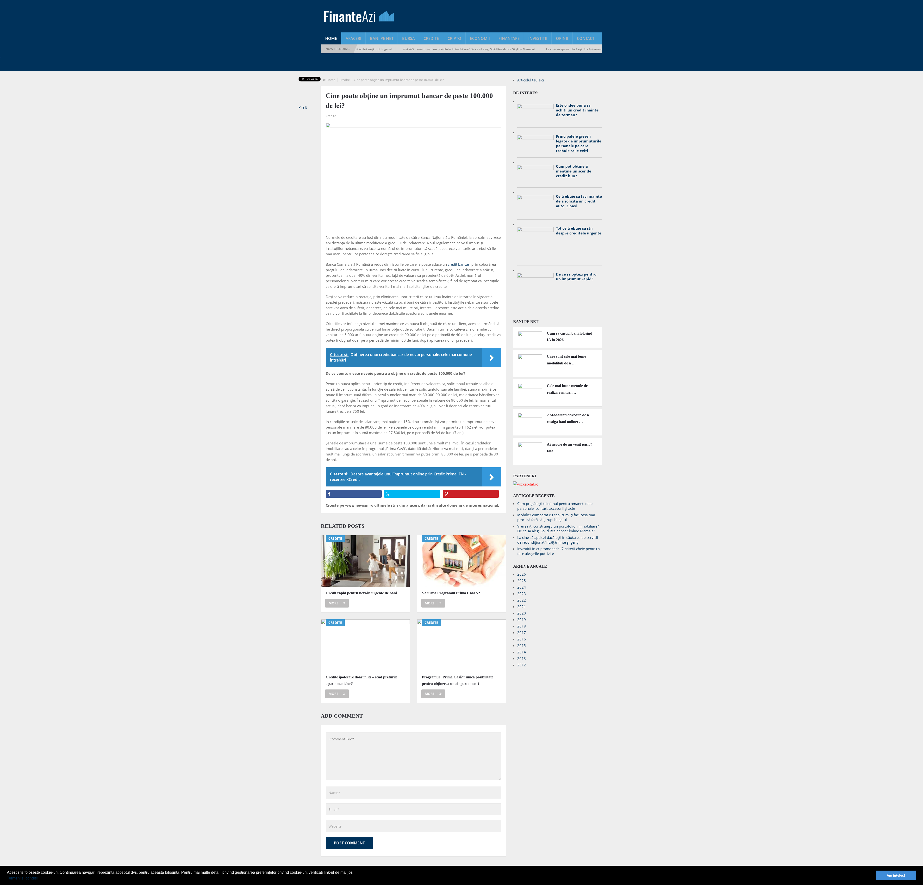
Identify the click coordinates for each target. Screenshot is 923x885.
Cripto (454, 38)
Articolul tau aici (530, 80)
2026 (521, 574)
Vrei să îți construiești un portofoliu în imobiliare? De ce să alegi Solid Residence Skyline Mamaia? (437, 49)
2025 (521, 580)
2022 (521, 600)
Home (331, 38)
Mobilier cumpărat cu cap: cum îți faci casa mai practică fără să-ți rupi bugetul (556, 517)
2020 (521, 613)
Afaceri (353, 38)
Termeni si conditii (22, 878)
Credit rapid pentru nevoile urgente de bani (361, 593)
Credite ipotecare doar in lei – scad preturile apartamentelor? (361, 680)
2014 (521, 652)
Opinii (562, 38)
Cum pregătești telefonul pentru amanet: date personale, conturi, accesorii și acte (554, 506)
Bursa (408, 38)
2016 (521, 639)
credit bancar (458, 264)
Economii (480, 38)
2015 (521, 645)
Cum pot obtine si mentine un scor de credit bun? (573, 171)
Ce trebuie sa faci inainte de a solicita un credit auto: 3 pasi (579, 201)
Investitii (537, 38)
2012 (521, 665)
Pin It (303, 107)
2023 (521, 593)
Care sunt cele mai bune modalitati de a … (566, 359)
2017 (521, 632)
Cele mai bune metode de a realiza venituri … (569, 389)
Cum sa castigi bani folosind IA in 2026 (569, 336)
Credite (431, 38)
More (333, 603)
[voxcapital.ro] (525, 484)
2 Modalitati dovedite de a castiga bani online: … (568, 418)
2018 (521, 626)
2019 (521, 619)
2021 (521, 606)
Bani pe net (381, 38)
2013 (521, 658)
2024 (521, 587)
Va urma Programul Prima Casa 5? (451, 593)
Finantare (509, 38)
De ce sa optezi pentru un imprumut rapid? (576, 276)
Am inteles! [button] (896, 875)
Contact (585, 38)
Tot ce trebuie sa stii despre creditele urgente (578, 230)
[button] (39, 878)
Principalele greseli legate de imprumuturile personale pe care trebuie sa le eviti (578, 143)
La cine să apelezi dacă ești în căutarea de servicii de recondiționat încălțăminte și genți (574, 49)
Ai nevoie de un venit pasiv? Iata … (569, 447)
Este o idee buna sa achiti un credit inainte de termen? (577, 110)
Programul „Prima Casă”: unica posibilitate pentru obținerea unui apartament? (457, 680)
